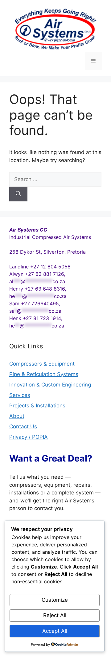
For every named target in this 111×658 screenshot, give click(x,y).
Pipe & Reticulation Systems (43, 374)
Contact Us (23, 426)
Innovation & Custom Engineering (50, 385)
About (16, 416)
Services (19, 395)
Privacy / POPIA (28, 437)
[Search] (18, 194)
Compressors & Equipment (42, 364)
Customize (55, 600)
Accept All (54, 631)
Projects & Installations (37, 405)
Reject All (54, 615)
